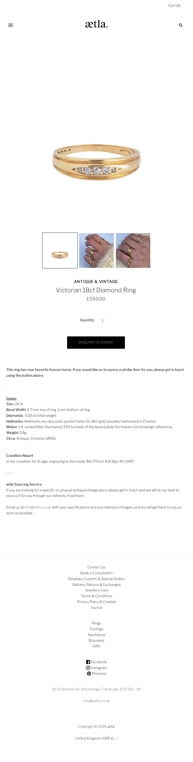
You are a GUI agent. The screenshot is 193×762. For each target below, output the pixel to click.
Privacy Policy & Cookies (96, 601)
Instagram (98, 667)
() (174, 5)
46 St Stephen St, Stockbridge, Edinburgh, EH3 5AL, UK (96, 689)
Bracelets (96, 640)
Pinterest (98, 673)
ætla (111, 726)
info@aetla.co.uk (38, 507)
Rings (96, 623)
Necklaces (96, 634)
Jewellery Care (96, 590)
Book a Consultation (96, 573)
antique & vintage (96, 281)
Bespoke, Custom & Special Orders (96, 579)
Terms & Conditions (96, 596)
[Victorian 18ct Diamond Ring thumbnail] (60, 250)
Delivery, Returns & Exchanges (96, 584)
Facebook (98, 662)
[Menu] (11, 25)
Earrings (96, 629)
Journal (96, 607)
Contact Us (96, 567)
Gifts (96, 646)
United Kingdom (94, 738)
